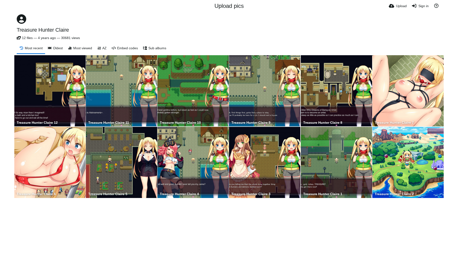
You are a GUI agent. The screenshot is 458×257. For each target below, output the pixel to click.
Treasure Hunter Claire (43, 30)
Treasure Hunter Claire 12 (37, 122)
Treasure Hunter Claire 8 (322, 122)
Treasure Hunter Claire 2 (394, 194)
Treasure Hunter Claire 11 (108, 122)
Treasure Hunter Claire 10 (180, 122)
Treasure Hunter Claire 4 (179, 194)
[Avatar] (21, 19)
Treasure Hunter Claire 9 (251, 122)
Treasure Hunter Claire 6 (36, 194)
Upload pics (229, 6)
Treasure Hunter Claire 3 (251, 194)
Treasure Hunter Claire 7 (394, 122)
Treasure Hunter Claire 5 (107, 194)
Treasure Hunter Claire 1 (322, 194)
